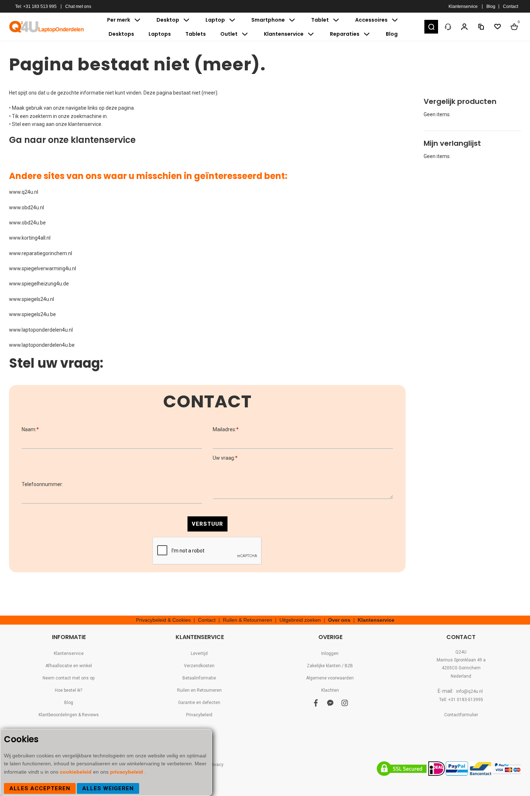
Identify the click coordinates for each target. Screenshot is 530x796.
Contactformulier (461, 714)
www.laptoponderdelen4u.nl (41, 330)
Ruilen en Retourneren (199, 690)
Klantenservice (463, 6)
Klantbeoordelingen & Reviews (69, 714)
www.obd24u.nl (26, 207)
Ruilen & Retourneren (247, 620)
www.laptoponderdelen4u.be (42, 345)
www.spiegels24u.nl (31, 299)
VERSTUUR (207, 524)
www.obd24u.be (27, 223)
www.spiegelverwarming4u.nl (42, 268)
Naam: (30, 429)
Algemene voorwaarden (330, 678)
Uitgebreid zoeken (300, 620)
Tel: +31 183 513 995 (36, 6)
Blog (490, 6)
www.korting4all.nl (29, 238)
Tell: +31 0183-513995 (461, 699)
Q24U (461, 652)
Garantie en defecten (199, 702)
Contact (510, 6)
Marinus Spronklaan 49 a (461, 659)
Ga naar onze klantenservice (72, 140)
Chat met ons (78, 6)
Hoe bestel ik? (68, 690)
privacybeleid (127, 772)
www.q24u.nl (23, 192)
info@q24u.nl (469, 691)
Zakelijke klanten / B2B (330, 665)
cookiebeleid (76, 772)
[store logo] (47, 27)
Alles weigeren (108, 788)
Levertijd (199, 653)
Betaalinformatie (199, 678)
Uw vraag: (225, 458)
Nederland (461, 676)
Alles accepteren (39, 788)
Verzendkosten (199, 665)
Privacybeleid (199, 714)
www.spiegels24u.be (32, 314)
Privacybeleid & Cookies (163, 620)
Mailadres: (226, 429)
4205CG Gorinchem (461, 667)
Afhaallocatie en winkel (68, 665)
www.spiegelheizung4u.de (39, 284)
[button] (431, 27)
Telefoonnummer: (42, 484)
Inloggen (330, 653)
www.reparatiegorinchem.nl (40, 253)
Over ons (339, 620)
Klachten (330, 690)
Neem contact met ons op (68, 678)
